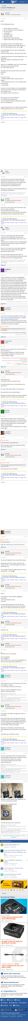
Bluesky (18, 1000)
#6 (26, 313)
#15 (26, 627)
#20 (26, 781)
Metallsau (6, 855)
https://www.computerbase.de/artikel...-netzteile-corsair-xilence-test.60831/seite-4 (13, 318)
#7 (26, 346)
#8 (26, 377)
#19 (26, 753)
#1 (26, 18)
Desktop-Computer (13, 863)
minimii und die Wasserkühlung (10, 113)
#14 (26, 590)
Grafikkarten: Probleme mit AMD (15, 855)
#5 (26, 275)
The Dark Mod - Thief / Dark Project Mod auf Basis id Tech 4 (13, 115)
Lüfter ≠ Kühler (4, 195)
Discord (11, 1000)
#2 (26, 176)
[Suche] (26, 1)
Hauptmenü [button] (2, 2)
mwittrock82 (6, 875)
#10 (26, 437)
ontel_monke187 (7, 845)
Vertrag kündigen (4, 1016)
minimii (3, 9)
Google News (14, 1002)
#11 (26, 459)
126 (4, 969)
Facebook (5, 1002)
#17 (26, 680)
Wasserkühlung (13, 875)
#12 (26, 536)
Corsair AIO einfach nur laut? (12, 874)
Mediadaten (13, 1014)
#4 (26, 233)
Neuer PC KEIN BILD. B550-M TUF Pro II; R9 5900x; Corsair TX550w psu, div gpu (15, 852)
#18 (26, 711)
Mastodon (5, 1005)
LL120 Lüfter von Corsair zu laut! (13, 868)
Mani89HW (6, 863)
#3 (26, 205)
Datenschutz (19, 1016)
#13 (26, 557)
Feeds (4, 1000)
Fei (23, 194)
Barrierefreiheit (12, 1016)
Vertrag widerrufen (21, 1014)
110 (4, 945)
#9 (26, 416)
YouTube (17, 1005)
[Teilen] (25, 18)
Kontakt (8, 1014)
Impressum (3, 1014)
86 (3, 921)
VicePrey (5, 869)
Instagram (23, 1002)
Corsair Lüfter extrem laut (11, 844)
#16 (26, 649)
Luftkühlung (13, 845)
